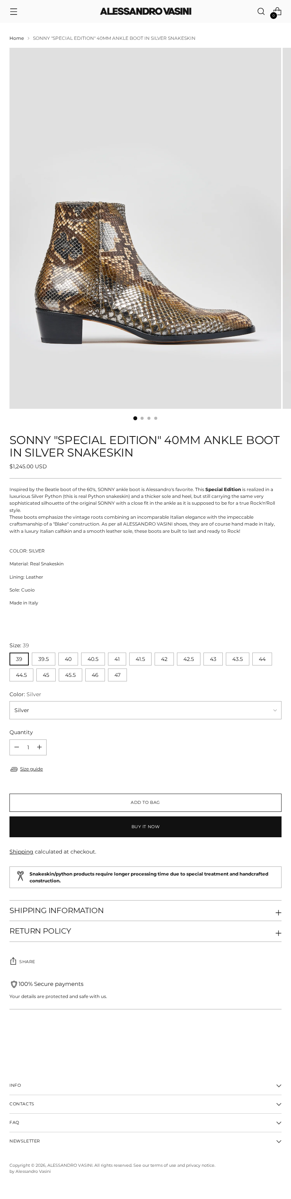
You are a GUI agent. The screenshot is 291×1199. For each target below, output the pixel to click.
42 (164, 659)
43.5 (237, 659)
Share (27, 961)
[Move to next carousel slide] (275, 1038)
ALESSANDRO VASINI (69, 1165)
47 (117, 675)
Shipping (21, 852)
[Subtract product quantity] (39, 747)
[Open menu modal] (13, 11)
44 (262, 659)
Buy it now (145, 826)
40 (68, 659)
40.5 (93, 659)
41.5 (140, 659)
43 (213, 659)
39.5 (43, 659)
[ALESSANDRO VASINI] (145, 11)
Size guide (31, 769)
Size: (19, 645)
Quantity (21, 732)
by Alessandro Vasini (30, 1171)
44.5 (21, 675)
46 (95, 675)
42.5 (188, 659)
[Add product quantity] (16, 747)
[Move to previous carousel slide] (257, 1038)
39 (19, 659)
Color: (25, 694)
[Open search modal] (261, 11)
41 (117, 659)
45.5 (70, 675)
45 (46, 675)
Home (16, 38)
